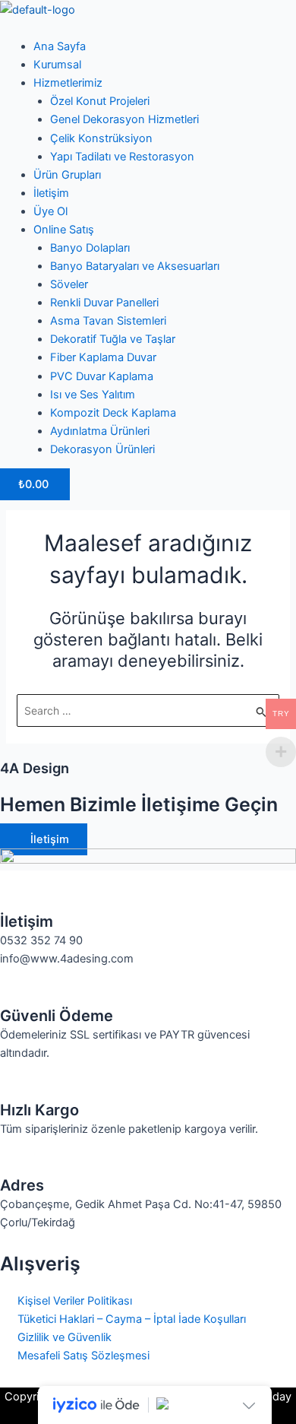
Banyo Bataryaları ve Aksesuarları (134, 266)
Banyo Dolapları (90, 248)
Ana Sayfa (59, 46)
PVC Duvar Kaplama (101, 376)
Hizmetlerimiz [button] (67, 83)
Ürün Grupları (67, 175)
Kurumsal (57, 64)
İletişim (51, 193)
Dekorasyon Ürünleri (102, 449)
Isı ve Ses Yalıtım (92, 394)
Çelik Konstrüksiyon (101, 138)
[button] (148, 28)
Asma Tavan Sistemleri (108, 321)
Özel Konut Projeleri (100, 101)
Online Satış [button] (63, 229)
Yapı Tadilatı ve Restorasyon (122, 156)
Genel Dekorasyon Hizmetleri (124, 119)
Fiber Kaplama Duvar (103, 357)
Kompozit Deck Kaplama (113, 413)
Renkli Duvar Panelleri (104, 302)
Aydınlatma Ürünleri (100, 431)
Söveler (69, 284)
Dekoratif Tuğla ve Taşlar (112, 339)
